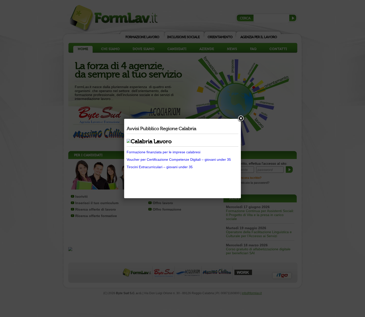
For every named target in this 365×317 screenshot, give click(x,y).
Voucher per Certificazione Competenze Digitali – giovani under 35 (179, 159)
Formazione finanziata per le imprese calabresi (163, 152)
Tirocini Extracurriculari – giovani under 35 (160, 167)
